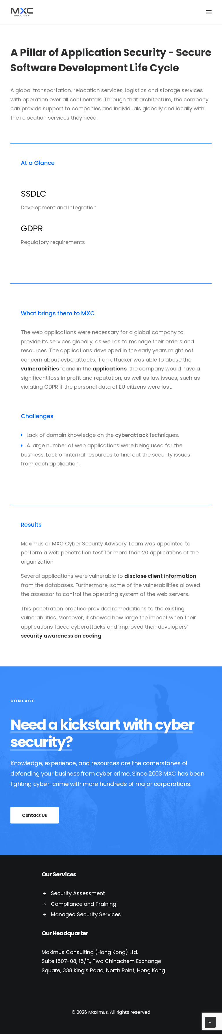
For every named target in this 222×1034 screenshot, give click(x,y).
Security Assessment (78, 893)
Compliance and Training (83, 904)
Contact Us (34, 815)
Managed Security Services (86, 914)
